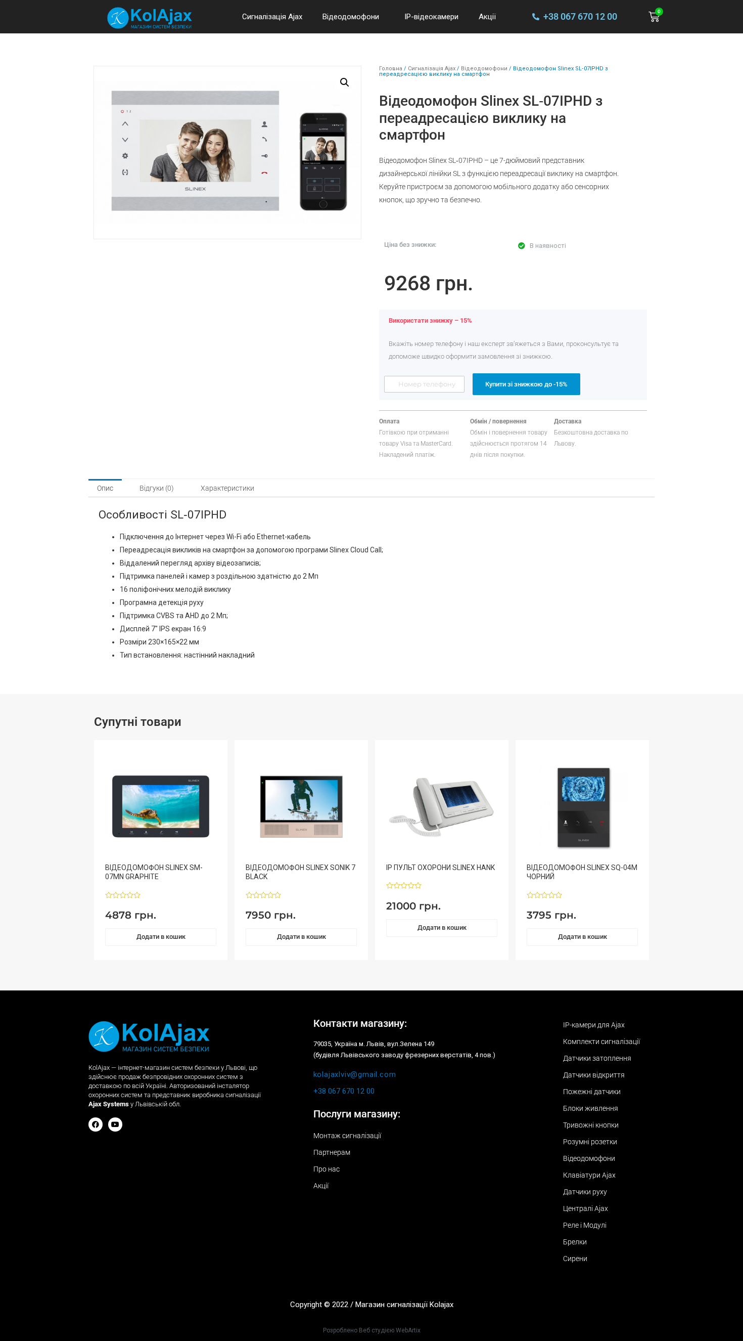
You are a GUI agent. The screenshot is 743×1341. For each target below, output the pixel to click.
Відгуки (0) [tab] (157, 488)
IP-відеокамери (431, 16)
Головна (390, 68)
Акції (487, 16)
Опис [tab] (105, 488)
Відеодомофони (350, 16)
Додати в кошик (160, 936)
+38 (344, 1091)
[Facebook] (95, 1124)
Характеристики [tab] (227, 488)
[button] (345, 82)
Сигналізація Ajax (272, 16)
